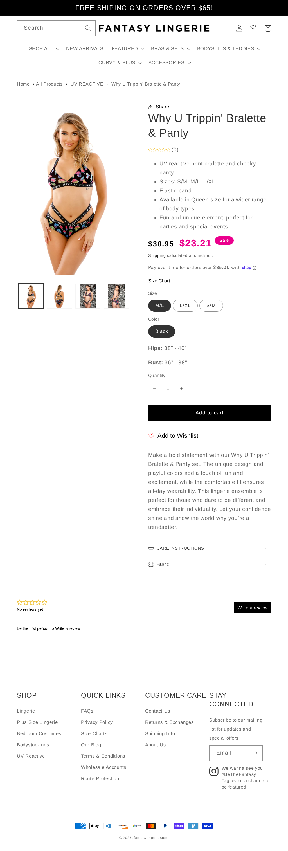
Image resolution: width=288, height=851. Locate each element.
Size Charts (94, 733)
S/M (211, 305)
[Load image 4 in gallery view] (116, 296)
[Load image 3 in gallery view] (87, 296)
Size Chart (159, 281)
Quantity (157, 375)
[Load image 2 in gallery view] (59, 296)
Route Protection (100, 778)
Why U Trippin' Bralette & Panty (145, 84)
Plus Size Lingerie (37, 722)
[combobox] (56, 28)
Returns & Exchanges (169, 722)
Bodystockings (33, 744)
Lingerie (26, 711)
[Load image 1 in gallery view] (31, 296)
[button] (43, 49)
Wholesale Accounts (103, 767)
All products (49, 84)
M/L (159, 305)
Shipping (157, 255)
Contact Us (157, 711)
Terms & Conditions (103, 756)
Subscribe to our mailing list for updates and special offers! (235, 729)
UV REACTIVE (87, 84)
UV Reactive (31, 756)
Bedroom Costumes (39, 733)
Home (23, 84)
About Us (155, 744)
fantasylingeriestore (151, 838)
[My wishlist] (253, 27)
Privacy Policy (97, 722)
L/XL (185, 305)
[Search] (87, 28)
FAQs (87, 711)
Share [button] (162, 106)
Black (161, 331)
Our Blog (91, 744)
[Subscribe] (255, 753)
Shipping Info (160, 733)
